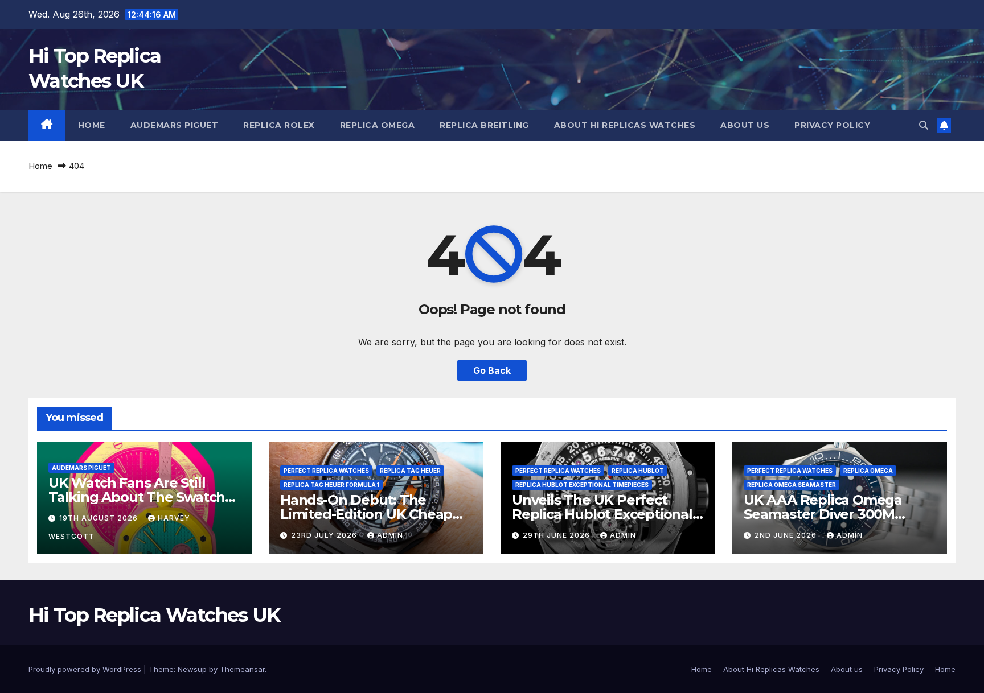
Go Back (492, 370)
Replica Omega (377, 125)
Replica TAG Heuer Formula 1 (331, 484)
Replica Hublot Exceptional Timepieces (582, 484)
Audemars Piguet (174, 125)
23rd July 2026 (325, 535)
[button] (923, 125)
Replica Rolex (279, 125)
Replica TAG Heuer (410, 470)
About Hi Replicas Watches (625, 125)
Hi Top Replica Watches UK (154, 615)
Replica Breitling (484, 125)
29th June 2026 (557, 535)
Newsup (192, 669)
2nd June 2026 (787, 535)
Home (91, 125)
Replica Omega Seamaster (791, 484)
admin (390, 535)
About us (744, 125)
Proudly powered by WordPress (86, 669)
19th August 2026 (99, 518)
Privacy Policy (832, 125)
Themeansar (242, 669)
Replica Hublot (638, 470)
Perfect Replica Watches (326, 470)
